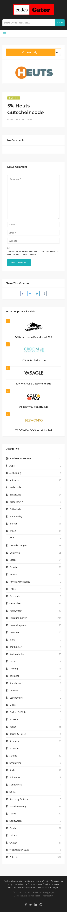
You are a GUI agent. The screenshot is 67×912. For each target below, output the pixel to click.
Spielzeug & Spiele (19, 799)
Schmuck (14, 741)
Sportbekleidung (17, 806)
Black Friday (15, 516)
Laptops (13, 690)
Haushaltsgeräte (18, 625)
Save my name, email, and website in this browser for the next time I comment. (33, 253)
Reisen (12, 726)
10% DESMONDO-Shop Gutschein (33, 430)
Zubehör (13, 857)
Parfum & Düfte (17, 712)
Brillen (12, 530)
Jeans (12, 639)
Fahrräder (14, 567)
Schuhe (13, 755)
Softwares (14, 777)
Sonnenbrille (15, 784)
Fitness (13, 574)
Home (10, 119)
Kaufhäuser (15, 646)
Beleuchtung (16, 501)
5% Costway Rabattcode (33, 407)
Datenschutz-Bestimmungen (27, 895)
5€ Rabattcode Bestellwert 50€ (33, 337)
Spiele (12, 791)
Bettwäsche (15, 509)
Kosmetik (14, 675)
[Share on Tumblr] (44, 293)
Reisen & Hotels (17, 733)
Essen (12, 559)
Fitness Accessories (19, 581)
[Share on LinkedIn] (37, 293)
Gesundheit (15, 603)
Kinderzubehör (17, 654)
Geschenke (15, 596)
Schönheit (14, 748)
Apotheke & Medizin (20, 458)
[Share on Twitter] (29, 293)
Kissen (12, 661)
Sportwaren (15, 820)
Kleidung (13, 668)
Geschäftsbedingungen (43, 892)
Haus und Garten (23, 119)
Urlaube (13, 842)
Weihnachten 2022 (19, 849)
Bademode (15, 487)
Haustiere (14, 632)
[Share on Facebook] (22, 293)
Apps (12, 465)
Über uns (17, 892)
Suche (60, 23)
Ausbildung (15, 472)
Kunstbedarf (15, 683)
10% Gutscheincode (34, 360)
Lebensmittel (16, 697)
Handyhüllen (15, 610)
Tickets (13, 835)
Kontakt (26, 892)
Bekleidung (15, 494)
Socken (13, 770)
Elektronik (14, 552)
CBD (11, 538)
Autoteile (14, 480)
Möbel (12, 704)
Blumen (13, 523)
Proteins (13, 719)
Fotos (12, 588)
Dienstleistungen (18, 545)
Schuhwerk (15, 762)
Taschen (13, 828)
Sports (12, 813)
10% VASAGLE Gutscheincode (33, 383)
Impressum (47, 895)
